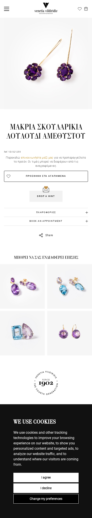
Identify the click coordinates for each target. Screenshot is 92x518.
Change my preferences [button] (46, 498)
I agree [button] (46, 477)
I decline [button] (46, 488)
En (74, 8)
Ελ (64, 8)
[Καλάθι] (86, 9)
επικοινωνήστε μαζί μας (37, 157)
